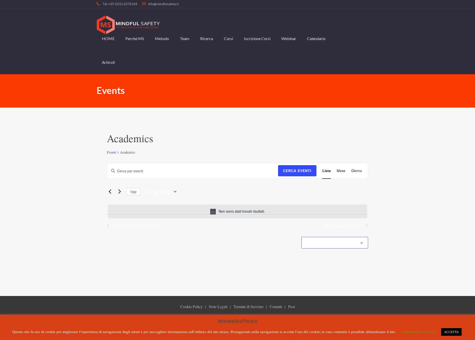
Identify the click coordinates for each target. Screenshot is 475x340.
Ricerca (206, 38)
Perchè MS (134, 38)
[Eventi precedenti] (110, 192)
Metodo (162, 38)
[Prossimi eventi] (119, 192)
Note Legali (218, 306)
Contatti (276, 306)
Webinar (288, 38)
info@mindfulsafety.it (163, 4)
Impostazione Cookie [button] (418, 332)
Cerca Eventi (297, 170)
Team (184, 38)
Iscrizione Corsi (257, 38)
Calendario (316, 38)
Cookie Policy (191, 306)
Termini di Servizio (248, 306)
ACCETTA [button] (451, 332)
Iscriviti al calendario (332, 243)
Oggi (133, 191)
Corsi (228, 38)
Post (291, 306)
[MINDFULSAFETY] (128, 25)
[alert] (237, 211)
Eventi (111, 152)
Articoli (108, 62)
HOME (108, 38)
